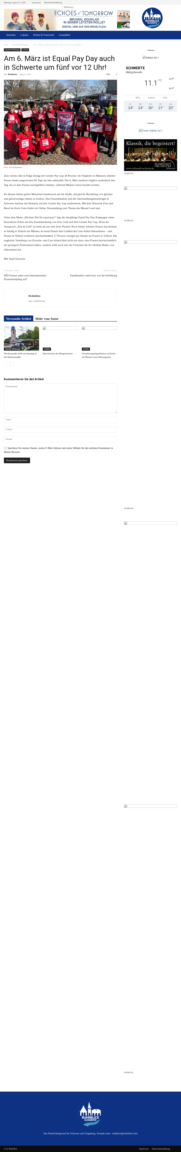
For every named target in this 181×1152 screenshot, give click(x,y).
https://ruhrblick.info (36, 301)
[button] (173, 35)
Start (6, 45)
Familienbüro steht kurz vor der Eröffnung (93, 275)
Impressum (36, 2)
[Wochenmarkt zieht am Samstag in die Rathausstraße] (21, 338)
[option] (150, 58)
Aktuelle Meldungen (20, 45)
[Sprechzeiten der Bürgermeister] (60, 338)
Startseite (11, 35)
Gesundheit (64, 35)
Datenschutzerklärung (53, 2)
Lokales (24, 35)
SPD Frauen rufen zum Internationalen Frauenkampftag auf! (25, 277)
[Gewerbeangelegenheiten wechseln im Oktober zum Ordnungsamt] (99, 338)
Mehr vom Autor (47, 318)
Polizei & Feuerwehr (43, 35)
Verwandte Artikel (18, 318)
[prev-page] (6, 364)
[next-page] (12, 364)
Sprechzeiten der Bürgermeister (58, 353)
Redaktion (12, 74)
